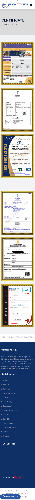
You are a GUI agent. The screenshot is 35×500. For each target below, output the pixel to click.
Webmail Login (22, 497)
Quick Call (6, 415)
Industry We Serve (9, 393)
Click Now (18, 477)
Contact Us (7, 406)
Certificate (7, 389)
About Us (6, 385)
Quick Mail (6, 419)
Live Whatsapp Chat (10, 410)
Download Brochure (9, 427)
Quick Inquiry (7, 402)
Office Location (8, 423)
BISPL (27, 493)
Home (5, 24)
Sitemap (6, 436)
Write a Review (8, 432)
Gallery (5, 397)
